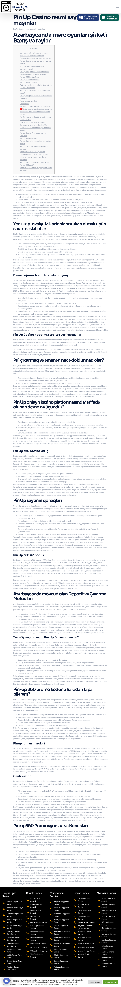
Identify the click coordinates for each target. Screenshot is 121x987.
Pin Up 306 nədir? (27, 165)
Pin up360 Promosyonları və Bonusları (35, 106)
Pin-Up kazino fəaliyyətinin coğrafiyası (35, 117)
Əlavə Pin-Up (25, 120)
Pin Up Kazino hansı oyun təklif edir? (34, 162)
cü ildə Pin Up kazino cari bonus (32, 122)
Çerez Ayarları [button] (95, 982)
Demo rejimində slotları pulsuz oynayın (35, 58)
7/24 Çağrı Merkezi (90, 16)
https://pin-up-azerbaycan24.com (90, 239)
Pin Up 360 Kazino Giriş (29, 77)
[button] (117, 6)
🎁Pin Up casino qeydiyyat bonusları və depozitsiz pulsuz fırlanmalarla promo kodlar (36, 111)
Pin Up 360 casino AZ (28, 138)
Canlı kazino (24, 104)
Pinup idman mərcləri (28, 101)
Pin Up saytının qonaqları (29, 79)
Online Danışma (112, 16)
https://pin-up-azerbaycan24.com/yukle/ (91, 330)
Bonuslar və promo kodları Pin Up (33, 125)
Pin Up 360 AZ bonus (28, 82)
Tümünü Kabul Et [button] (110, 982)
